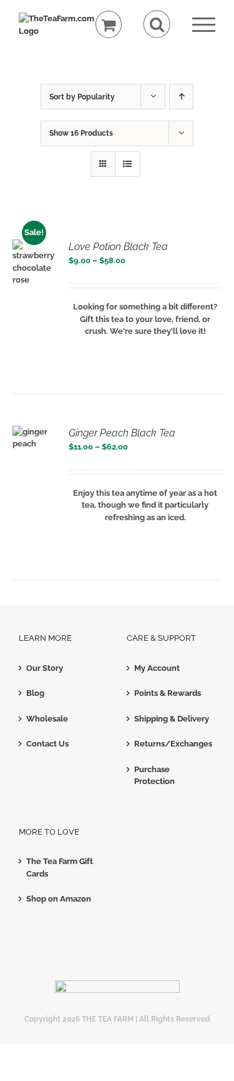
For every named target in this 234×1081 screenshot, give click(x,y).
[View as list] (127, 164)
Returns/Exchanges (172, 743)
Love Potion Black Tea (118, 247)
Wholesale (47, 718)
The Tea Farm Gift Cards (59, 867)
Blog (35, 693)
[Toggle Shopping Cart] (108, 25)
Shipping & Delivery (171, 718)
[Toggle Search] (157, 24)
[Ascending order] (181, 96)
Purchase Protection (154, 776)
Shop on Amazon (58, 898)
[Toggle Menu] (204, 25)
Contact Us (47, 743)
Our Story (44, 668)
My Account (157, 668)
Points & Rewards (167, 693)
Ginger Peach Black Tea (122, 433)
